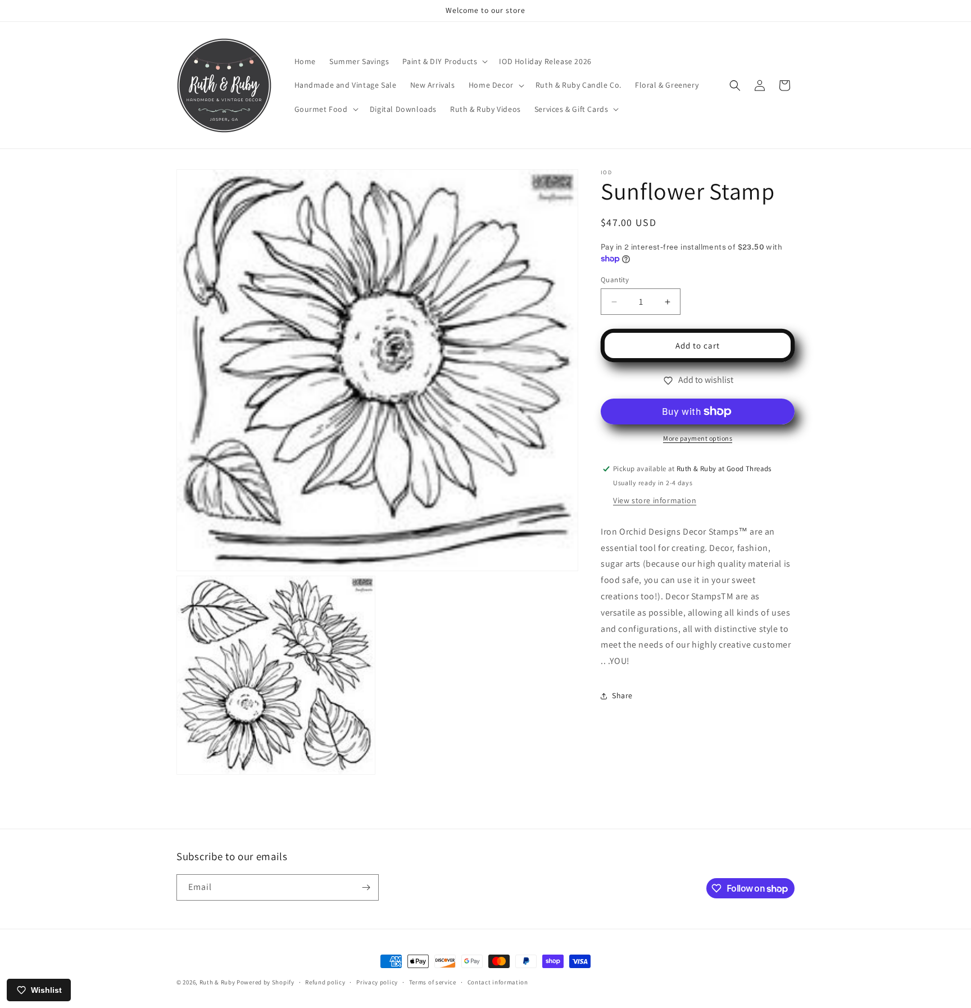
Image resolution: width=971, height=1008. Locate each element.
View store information (654, 500)
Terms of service (432, 982)
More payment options (697, 438)
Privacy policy (377, 982)
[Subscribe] (365, 887)
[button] (444, 61)
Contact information (498, 982)
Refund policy (325, 982)
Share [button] (622, 695)
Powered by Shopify (265, 982)
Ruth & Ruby (217, 982)
